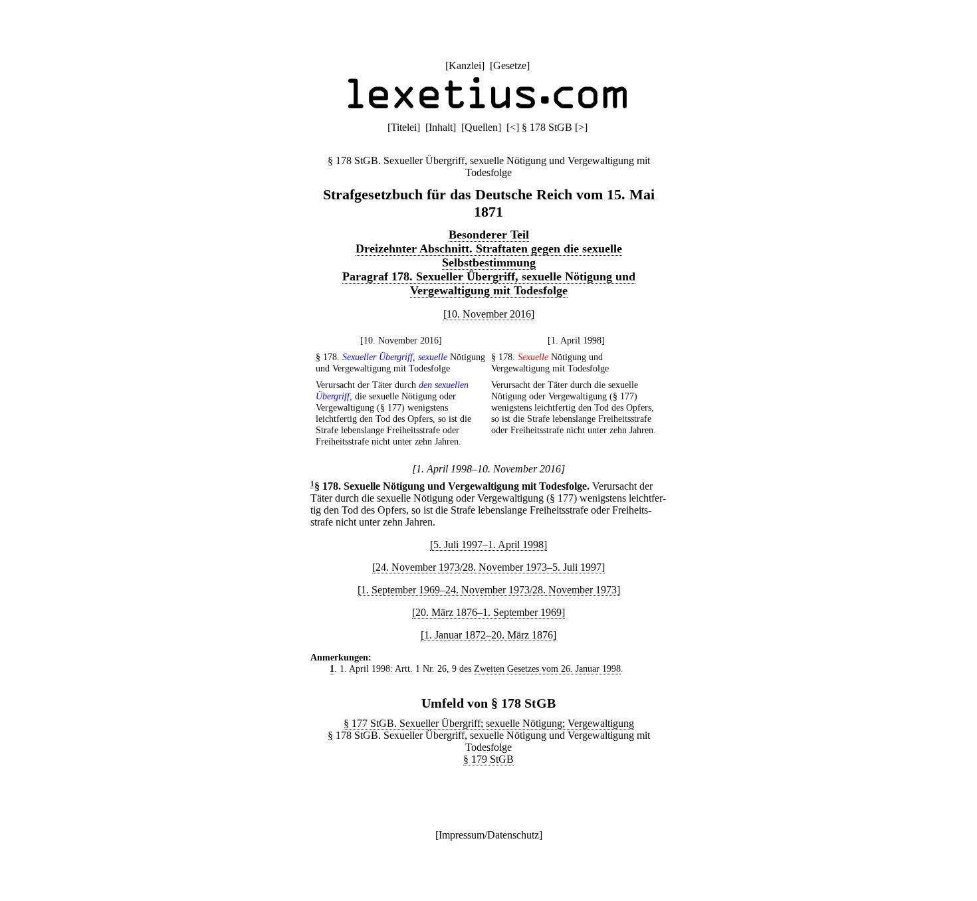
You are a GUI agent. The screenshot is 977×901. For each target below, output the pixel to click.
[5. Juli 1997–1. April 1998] (488, 544)
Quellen (481, 127)
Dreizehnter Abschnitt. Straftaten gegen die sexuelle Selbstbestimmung (489, 255)
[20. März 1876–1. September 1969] (488, 612)
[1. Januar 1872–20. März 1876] (488, 635)
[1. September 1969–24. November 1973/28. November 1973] (489, 589)
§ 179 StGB (488, 759)
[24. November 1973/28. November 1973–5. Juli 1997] (488, 567)
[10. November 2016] (488, 314)
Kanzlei (465, 65)
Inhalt (441, 127)
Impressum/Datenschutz (489, 835)
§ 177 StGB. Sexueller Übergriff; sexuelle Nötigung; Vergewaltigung (489, 723)
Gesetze (509, 65)
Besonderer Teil (489, 234)
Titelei (404, 127)
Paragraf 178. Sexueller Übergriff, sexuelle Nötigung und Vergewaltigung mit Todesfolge (488, 283)
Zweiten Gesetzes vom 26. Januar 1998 (547, 668)
